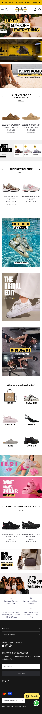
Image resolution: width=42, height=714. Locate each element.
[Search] (7, 9)
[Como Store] (21, 9)
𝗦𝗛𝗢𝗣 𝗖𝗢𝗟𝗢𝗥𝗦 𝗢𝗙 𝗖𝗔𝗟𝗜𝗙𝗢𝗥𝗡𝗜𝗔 (21, 96)
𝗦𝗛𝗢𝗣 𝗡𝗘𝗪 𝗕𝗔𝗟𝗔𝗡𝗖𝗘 (21, 169)
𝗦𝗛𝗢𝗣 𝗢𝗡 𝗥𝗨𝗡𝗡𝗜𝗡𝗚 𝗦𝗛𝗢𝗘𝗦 (21, 506)
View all (21, 101)
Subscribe (21, 673)
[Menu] (2, 9)
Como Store (10, 706)
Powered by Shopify (20, 706)
